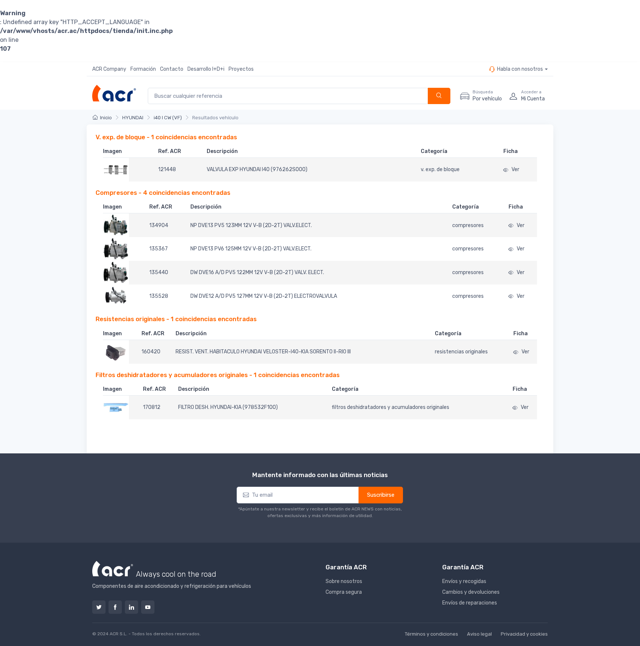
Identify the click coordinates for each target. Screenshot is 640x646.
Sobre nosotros (344, 581)
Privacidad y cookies (524, 634)
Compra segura (344, 592)
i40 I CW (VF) (168, 117)
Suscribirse (380, 495)
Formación (143, 69)
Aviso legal (479, 634)
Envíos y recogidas (464, 581)
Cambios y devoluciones (471, 592)
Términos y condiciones (431, 634)
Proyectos (241, 69)
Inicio (106, 117)
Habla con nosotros (520, 69)
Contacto (171, 69)
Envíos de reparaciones (469, 603)
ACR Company (109, 69)
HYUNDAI (132, 117)
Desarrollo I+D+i (205, 69)
